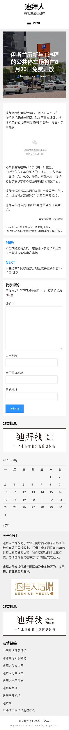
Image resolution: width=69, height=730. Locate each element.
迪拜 (52, 230)
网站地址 (11, 390)
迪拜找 (7, 703)
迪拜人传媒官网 (13, 666)
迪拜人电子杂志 (13, 681)
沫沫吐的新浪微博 (14, 658)
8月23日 (18, 230)
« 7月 (6, 526)
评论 (10, 304)
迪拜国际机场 (11, 696)
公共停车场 (43, 230)
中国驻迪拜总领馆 (14, 651)
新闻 (40, 227)
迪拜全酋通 (10, 688)
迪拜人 (35, 7)
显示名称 (11, 356)
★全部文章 (21, 227)
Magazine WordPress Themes (25, 725)
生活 (45, 227)
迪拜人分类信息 (13, 673)
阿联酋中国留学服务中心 (19, 710)
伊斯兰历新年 (30, 230)
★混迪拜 (32, 227)
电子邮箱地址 (14, 373)
